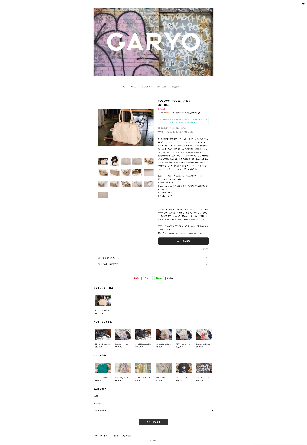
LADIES (97, 396)
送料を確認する (181, 128)
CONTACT (161, 87)
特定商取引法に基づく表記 (122, 436)
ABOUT (134, 87)
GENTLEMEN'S (100, 403)
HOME (124, 87)
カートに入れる (183, 241)
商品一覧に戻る (153, 422)
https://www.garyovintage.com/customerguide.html (180, 233)
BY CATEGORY (100, 411)
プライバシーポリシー (102, 436)
